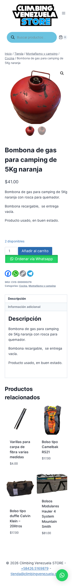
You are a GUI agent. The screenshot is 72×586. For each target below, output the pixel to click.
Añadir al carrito (35, 251)
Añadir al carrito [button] (50, 467)
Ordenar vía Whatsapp (34, 259)
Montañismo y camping (42, 285)
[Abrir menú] (63, 13)
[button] (62, 73)
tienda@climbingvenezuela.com (36, 574)
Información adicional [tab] (24, 307)
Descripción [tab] (17, 298)
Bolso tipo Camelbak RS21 (50, 447)
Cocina (23, 285)
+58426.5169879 (35, 568)
